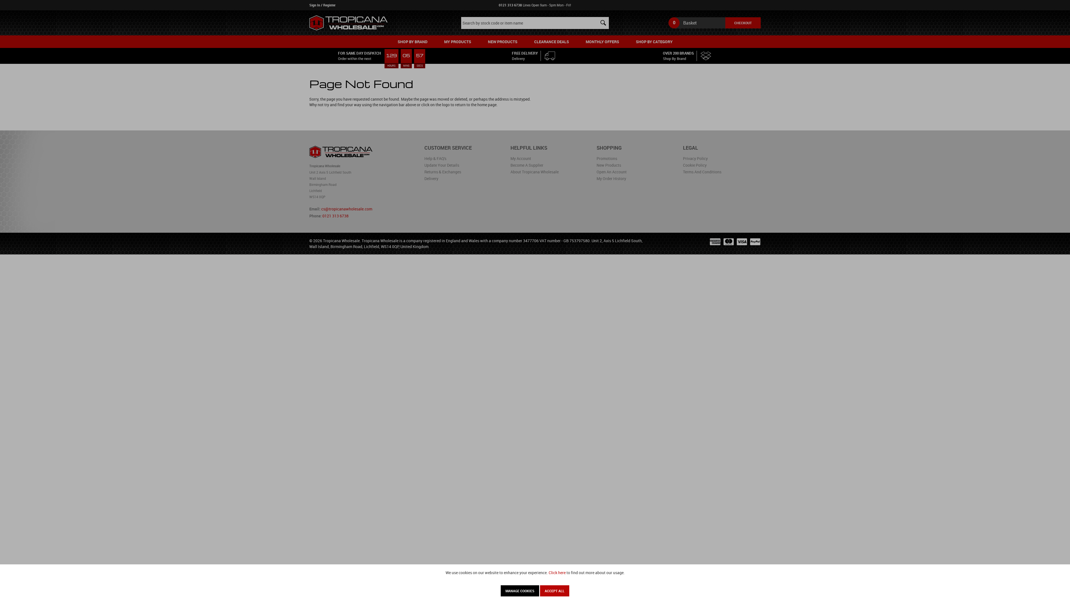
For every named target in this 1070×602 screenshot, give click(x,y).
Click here (557, 572)
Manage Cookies (519, 591)
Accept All (555, 591)
